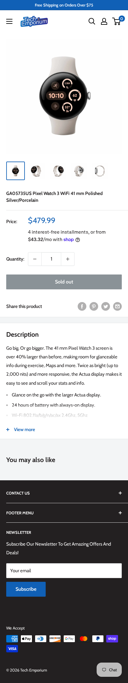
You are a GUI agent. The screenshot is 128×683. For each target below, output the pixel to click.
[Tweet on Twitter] (105, 306)
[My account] (104, 21)
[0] (117, 21)
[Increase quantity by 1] (67, 259)
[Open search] (92, 21)
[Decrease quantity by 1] (34, 259)
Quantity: (15, 259)
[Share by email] (117, 306)
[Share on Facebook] (82, 306)
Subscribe (26, 589)
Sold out (64, 282)
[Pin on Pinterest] (93, 306)
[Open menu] (9, 21)
